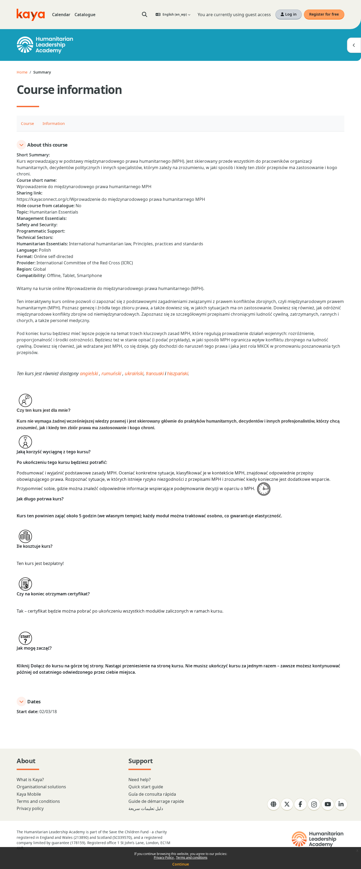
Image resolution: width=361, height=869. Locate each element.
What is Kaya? (30, 779)
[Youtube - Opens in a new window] (327, 804)
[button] (144, 14)
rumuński (111, 373)
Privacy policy (30, 808)
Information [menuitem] (54, 123)
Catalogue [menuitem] (85, 14)
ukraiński (134, 373)
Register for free (324, 14)
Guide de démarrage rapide (156, 801)
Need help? (139, 779)
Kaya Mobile (29, 794)
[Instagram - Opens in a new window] (314, 804)
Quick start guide (145, 787)
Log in (290, 14)
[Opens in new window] (318, 839)
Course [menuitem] (27, 123)
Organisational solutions (41, 787)
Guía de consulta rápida (152, 794)
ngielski (90, 373)
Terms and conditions (191, 857)
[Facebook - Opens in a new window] (300, 804)
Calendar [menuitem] (61, 14)
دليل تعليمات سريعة (145, 808)
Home (22, 72)
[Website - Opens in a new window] (273, 804)
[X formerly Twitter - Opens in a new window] (287, 804)
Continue (180, 864)
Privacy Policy (164, 857)
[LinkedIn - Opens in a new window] (341, 804)
